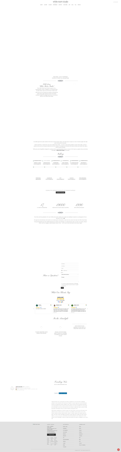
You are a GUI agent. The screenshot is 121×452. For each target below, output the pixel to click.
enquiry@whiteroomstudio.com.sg (52, 430)
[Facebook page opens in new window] (3, 2)
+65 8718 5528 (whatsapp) (51, 432)
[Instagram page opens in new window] (5, 2)
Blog (79, 439)
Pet (63, 437)
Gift (79, 437)
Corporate (64, 446)
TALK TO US (51, 434)
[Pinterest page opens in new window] (6, 2)
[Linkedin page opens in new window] (8, 2)
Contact (80, 443)
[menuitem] (41, 5)
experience (84, 417)
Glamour (64, 441)
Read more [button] (36, 312)
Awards (80, 430)
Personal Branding (66, 439)
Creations (80, 435)
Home (80, 426)
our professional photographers (58, 415)
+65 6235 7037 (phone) (50, 431)
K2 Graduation (65, 430)
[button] (87, 309)
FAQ (79, 441)
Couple (64, 443)
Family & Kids (65, 426)
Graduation (64, 428)
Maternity (64, 435)
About (80, 428)
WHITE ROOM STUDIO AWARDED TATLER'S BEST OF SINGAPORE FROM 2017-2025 (80, 327)
